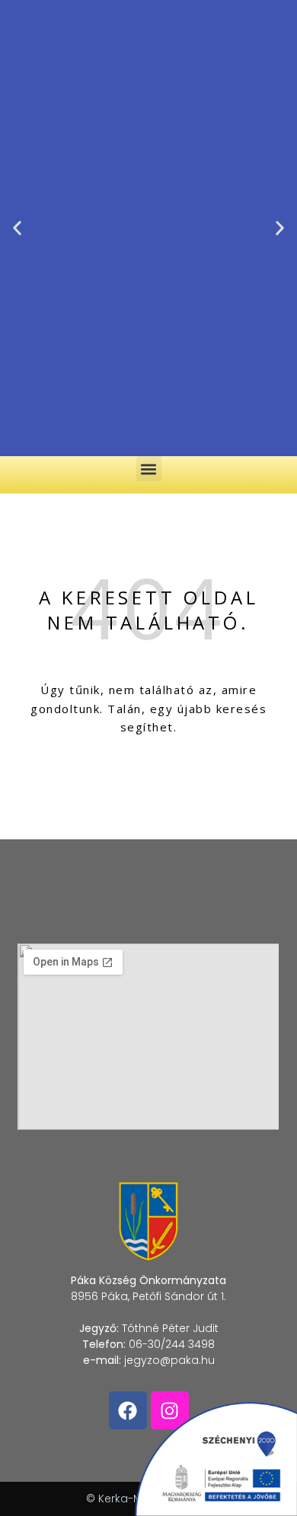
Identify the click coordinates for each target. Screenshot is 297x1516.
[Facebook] (128, 1410)
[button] (17, 228)
